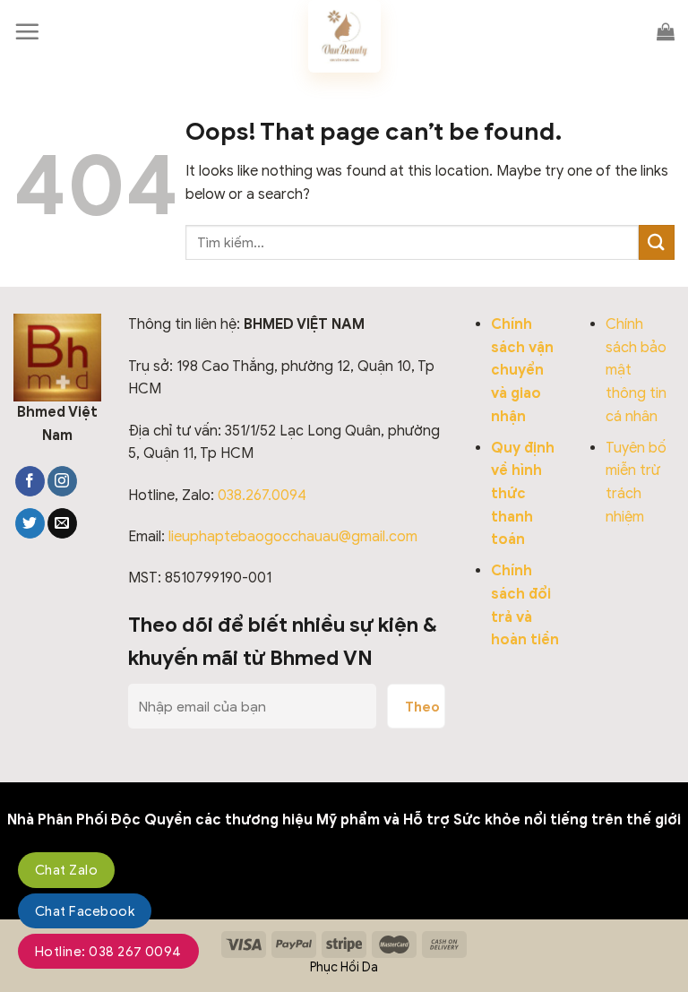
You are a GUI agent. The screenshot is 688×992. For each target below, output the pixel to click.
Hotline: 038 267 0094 (108, 952)
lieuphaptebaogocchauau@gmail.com (292, 537)
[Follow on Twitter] (30, 523)
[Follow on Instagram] (62, 481)
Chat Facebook (84, 911)
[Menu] (26, 31)
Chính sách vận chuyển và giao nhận (522, 370)
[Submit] (657, 242)
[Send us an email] (62, 523)
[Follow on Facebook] (30, 481)
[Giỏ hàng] (666, 31)
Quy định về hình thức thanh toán (523, 493)
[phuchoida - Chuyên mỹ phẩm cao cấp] (344, 36)
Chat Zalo (66, 870)
